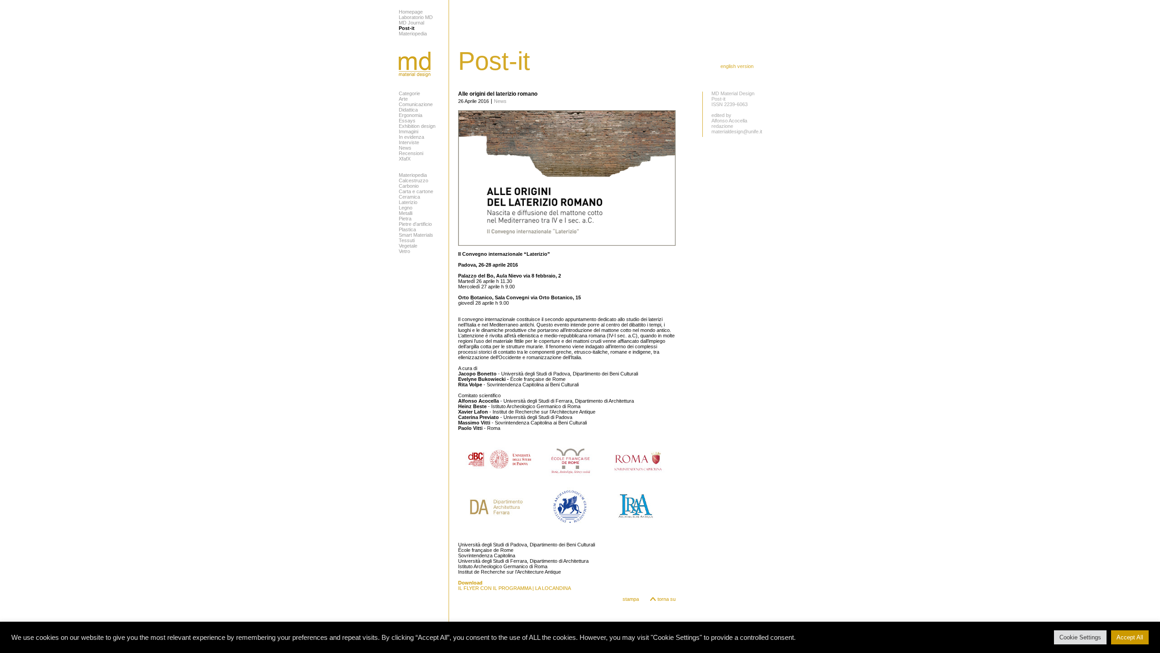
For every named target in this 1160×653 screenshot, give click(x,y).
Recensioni (411, 153)
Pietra (405, 218)
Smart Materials (416, 235)
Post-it (407, 28)
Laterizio (408, 202)
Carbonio (409, 186)
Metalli (405, 213)
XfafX (405, 158)
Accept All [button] (1129, 637)
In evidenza (411, 137)
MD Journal (411, 22)
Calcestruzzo (413, 180)
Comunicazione (416, 104)
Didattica (408, 109)
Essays (407, 120)
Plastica (407, 229)
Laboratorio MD (416, 17)
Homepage (411, 12)
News (405, 148)
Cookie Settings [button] (1080, 637)
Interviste (409, 142)
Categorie (409, 93)
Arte (403, 99)
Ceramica (409, 197)
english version (737, 66)
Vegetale (408, 246)
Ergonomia (410, 115)
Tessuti (407, 240)
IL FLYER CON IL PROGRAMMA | (496, 588)
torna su (666, 599)
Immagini (408, 131)
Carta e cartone (416, 191)
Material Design (414, 64)
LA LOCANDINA (553, 588)
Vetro (404, 251)
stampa (631, 599)
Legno (405, 207)
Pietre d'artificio (415, 224)
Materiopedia (413, 33)
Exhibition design (417, 126)
